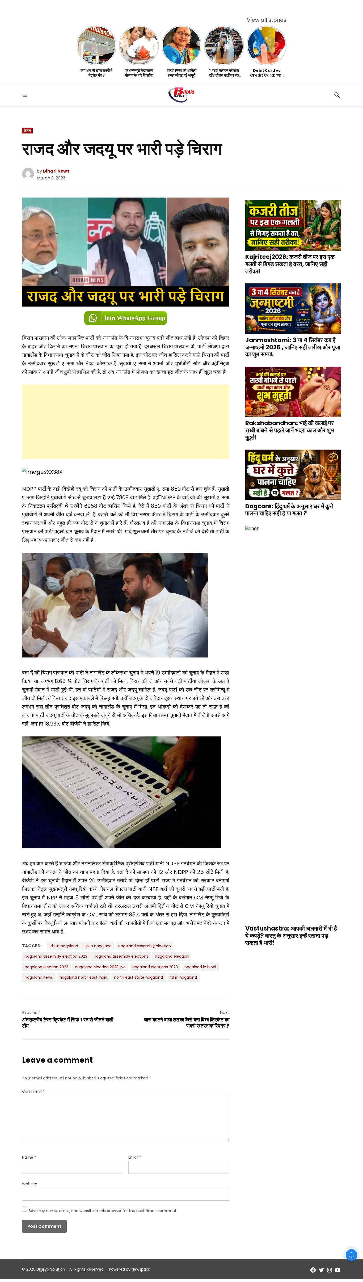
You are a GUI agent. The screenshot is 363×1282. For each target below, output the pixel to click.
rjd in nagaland (183, 977)
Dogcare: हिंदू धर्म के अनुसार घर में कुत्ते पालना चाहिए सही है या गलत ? (289, 509)
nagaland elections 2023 (155, 967)
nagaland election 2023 (46, 967)
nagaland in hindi (200, 967)
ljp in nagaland (98, 946)
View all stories (266, 20)
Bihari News (56, 171)
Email (134, 1157)
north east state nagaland (138, 977)
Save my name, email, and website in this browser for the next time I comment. (103, 1210)
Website (29, 1184)
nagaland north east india (83, 977)
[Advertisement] (125, 422)
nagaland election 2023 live (100, 967)
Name (29, 1157)
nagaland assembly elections (121, 956)
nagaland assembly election (144, 946)
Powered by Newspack (129, 1269)
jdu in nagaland (64, 946)
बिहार (27, 130)
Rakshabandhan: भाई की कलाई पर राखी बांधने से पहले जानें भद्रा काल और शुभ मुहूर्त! (289, 430)
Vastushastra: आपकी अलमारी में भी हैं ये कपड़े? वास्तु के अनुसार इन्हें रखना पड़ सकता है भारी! (291, 935)
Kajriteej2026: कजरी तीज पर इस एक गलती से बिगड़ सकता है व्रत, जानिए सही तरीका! (290, 264)
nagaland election (172, 956)
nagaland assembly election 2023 (56, 956)
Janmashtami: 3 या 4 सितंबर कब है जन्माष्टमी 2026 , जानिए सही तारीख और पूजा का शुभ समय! (292, 347)
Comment (33, 1091)
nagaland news (39, 977)
